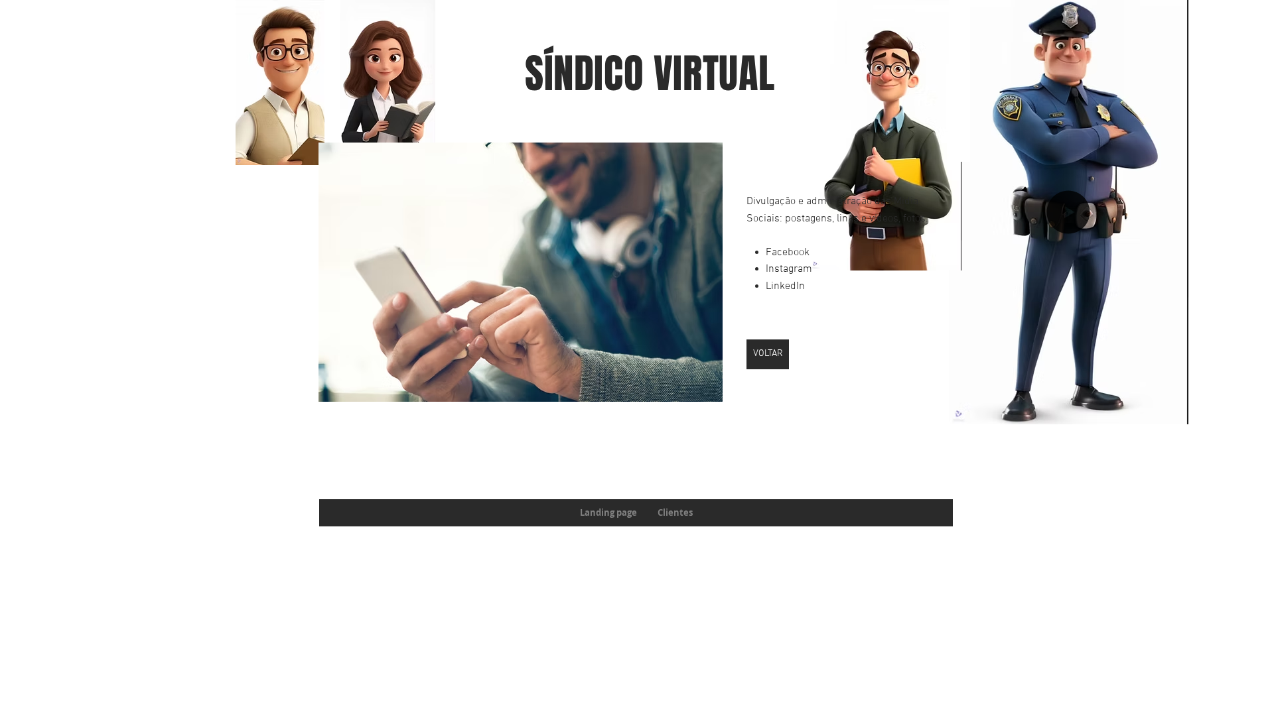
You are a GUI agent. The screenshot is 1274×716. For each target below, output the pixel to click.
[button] (520, 272)
